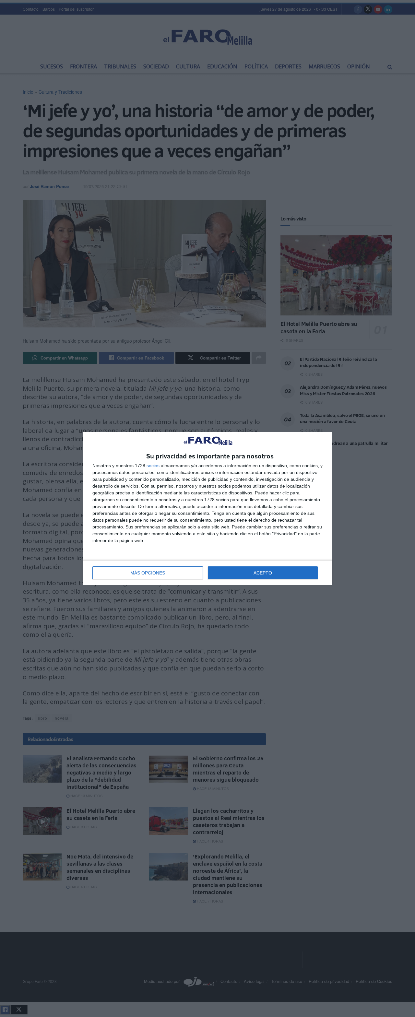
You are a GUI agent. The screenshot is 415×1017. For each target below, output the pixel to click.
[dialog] (207, 508)
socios (153, 465)
